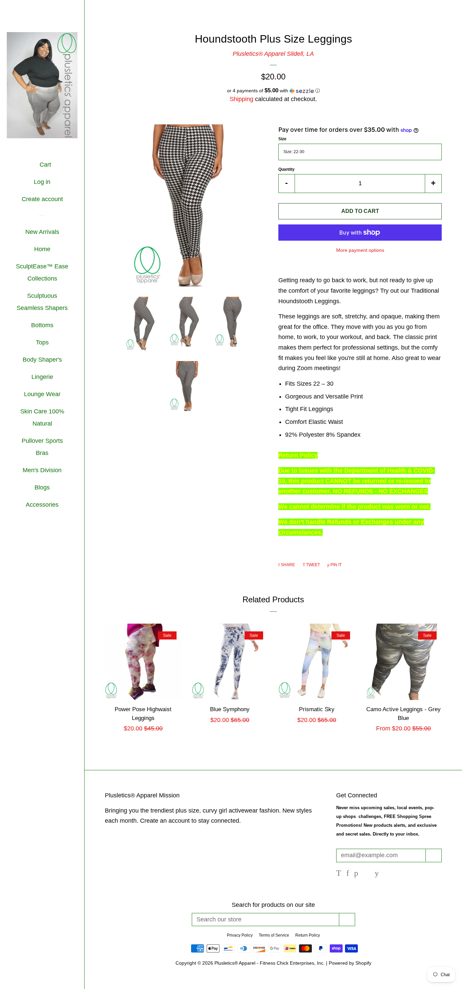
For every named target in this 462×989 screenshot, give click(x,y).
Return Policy (307, 935)
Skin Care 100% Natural (42, 417)
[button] (273, 91)
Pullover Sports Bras (42, 446)
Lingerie (42, 376)
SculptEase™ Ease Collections (42, 272)
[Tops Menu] (51, 343)
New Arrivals (42, 231)
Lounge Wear (42, 394)
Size (282, 139)
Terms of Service (274, 935)
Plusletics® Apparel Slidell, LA (273, 53)
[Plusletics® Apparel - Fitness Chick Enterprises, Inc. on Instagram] (366, 873)
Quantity (286, 169)
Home (42, 249)
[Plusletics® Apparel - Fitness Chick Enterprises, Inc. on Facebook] (347, 873)
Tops (42, 342)
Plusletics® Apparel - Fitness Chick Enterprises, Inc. (270, 963)
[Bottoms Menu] (56, 325)
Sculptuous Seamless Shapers (42, 301)
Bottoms (42, 325)
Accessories (42, 504)
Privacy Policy (240, 935)
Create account (42, 199)
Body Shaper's (42, 359)
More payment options (360, 250)
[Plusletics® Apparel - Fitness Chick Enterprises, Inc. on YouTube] (377, 873)
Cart (44, 164)
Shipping (241, 99)
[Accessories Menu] (61, 505)
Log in (42, 181)
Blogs (42, 487)
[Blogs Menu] (52, 488)
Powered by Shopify (350, 963)
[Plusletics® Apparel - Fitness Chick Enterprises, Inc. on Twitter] (338, 873)
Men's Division (42, 470)
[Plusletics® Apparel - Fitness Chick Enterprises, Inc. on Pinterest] (356, 873)
